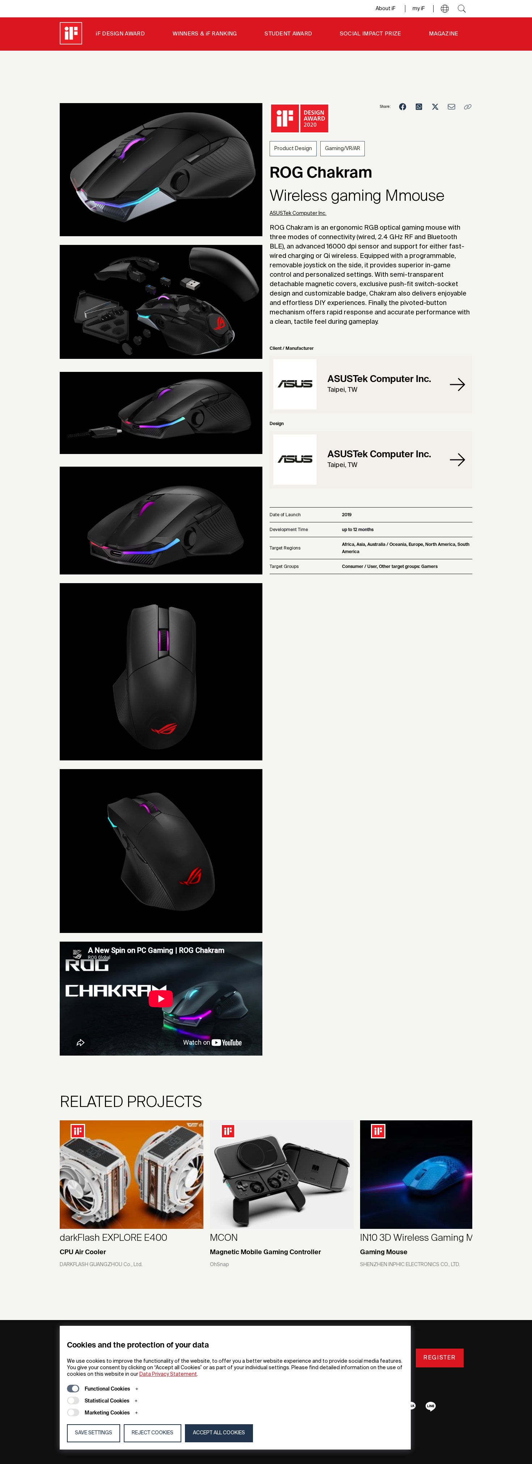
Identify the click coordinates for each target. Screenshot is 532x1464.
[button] (444, 8)
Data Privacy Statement (168, 1374)
